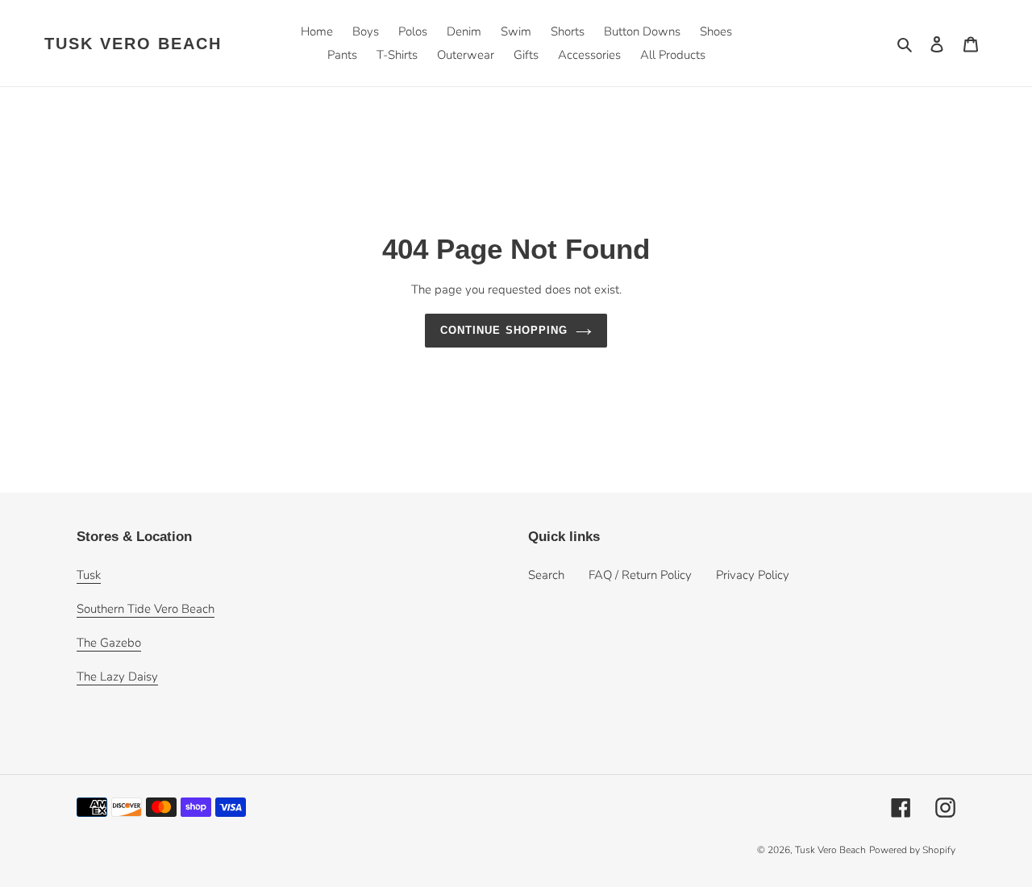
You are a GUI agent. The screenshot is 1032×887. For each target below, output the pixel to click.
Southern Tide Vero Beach (145, 609)
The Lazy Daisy (117, 676)
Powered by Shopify (912, 849)
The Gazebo (109, 643)
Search (546, 575)
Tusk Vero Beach (133, 43)
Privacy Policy (752, 575)
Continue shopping (504, 330)
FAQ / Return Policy (640, 575)
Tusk (89, 575)
